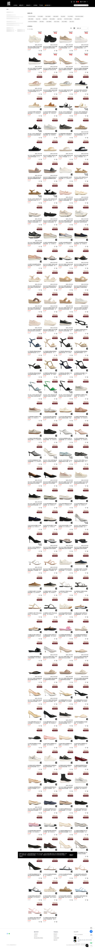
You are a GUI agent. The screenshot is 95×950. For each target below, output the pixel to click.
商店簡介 (36, 936)
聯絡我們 (55, 940)
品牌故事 (36, 934)
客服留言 (55, 936)
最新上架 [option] (79, 28)
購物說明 (55, 934)
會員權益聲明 (56, 937)
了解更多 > (21, 856)
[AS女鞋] (8, 3)
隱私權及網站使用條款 (38, 937)
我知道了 (71, 855)
